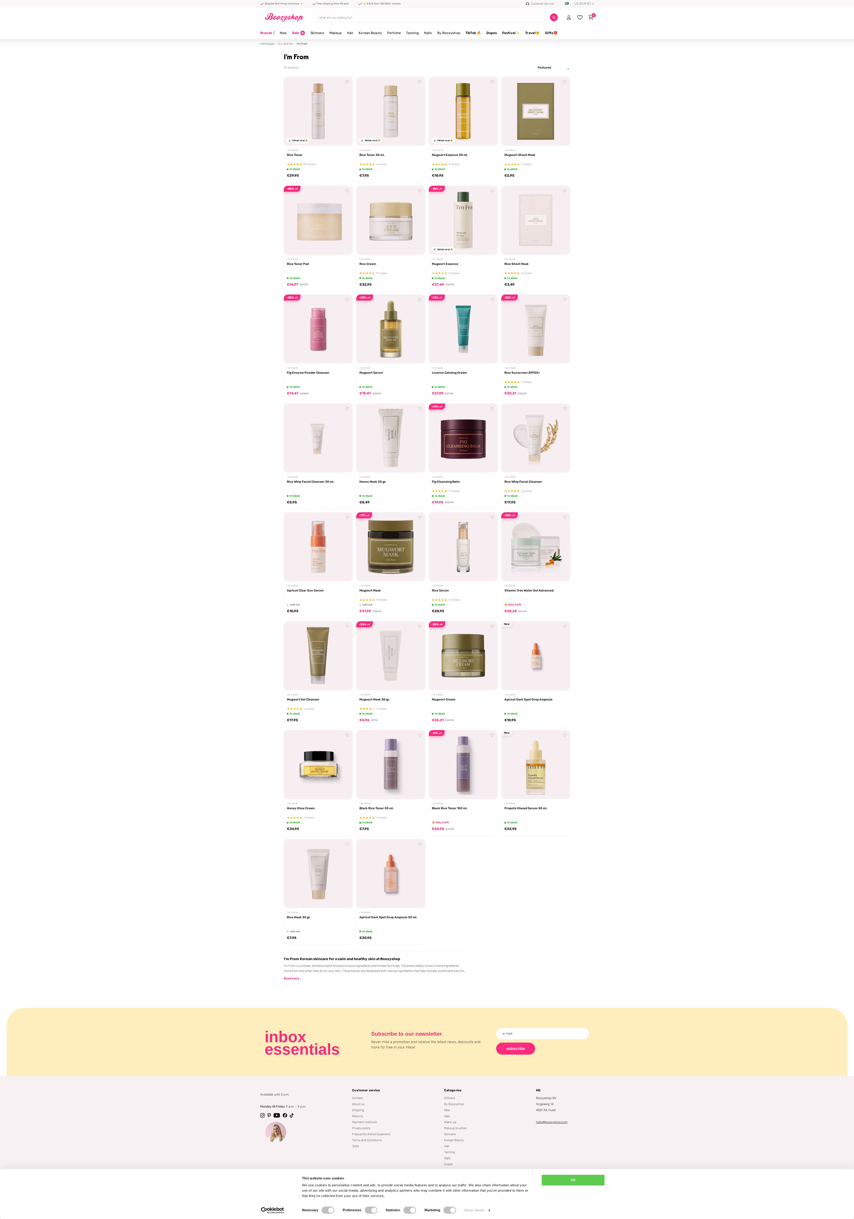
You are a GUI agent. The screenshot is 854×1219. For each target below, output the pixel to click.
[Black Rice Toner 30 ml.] (390, 764)
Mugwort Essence (445, 264)
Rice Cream (367, 264)
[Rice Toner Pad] (318, 220)
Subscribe (515, 1048)
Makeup (335, 33)
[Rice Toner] (318, 111)
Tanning (412, 33)
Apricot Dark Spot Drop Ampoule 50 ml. (388, 917)
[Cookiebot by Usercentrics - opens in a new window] (272, 1210)
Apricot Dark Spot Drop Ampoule (528, 699)
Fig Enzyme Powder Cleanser (308, 372)
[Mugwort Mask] (390, 546)
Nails (428, 33)
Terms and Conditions (367, 1140)
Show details (474, 1210)
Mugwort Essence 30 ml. (450, 155)
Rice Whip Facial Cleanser (523, 481)
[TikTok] (292, 1115)
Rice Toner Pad (298, 264)
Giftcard (449, 1098)
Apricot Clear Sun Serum (305, 590)
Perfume (394, 33)
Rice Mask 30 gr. (299, 917)
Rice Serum (440, 590)
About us (358, 1104)
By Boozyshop (448, 33)
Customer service (366, 1090)
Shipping (358, 1110)
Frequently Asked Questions (371, 1134)
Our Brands (285, 43)
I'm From (292, 150)
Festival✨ (511, 33)
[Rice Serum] (463, 546)
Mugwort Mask (370, 590)
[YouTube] (277, 1115)
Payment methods (364, 1122)
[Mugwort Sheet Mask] (535, 111)
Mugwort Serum (371, 372)
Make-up (450, 1122)
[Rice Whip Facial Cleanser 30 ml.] (318, 438)
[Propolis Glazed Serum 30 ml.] (535, 764)
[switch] (371, 1210)
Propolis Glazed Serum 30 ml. (525, 808)
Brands (267, 33)
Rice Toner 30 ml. (372, 155)
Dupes (491, 33)
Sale (447, 1116)
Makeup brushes (455, 1128)
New (283, 33)
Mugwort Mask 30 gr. (374, 699)
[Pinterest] (269, 1115)
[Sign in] (569, 17)
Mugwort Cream (443, 699)
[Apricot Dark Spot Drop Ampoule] (535, 655)
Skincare (317, 33)
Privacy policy (361, 1128)
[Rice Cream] (390, 220)
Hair (350, 33)
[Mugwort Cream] (463, 655)
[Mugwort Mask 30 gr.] (390, 655)
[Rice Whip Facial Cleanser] (535, 438)
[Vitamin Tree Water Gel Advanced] (535, 546)
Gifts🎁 (551, 33)
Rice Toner (294, 155)
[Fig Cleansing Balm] (463, 438)
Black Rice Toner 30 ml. (376, 808)
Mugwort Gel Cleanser (303, 699)
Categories (452, 1090)
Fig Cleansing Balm (446, 481)
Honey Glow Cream (301, 808)
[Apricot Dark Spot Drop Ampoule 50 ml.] (390, 873)
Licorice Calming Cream (449, 372)
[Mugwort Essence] (463, 220)
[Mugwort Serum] (390, 329)
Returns (357, 1116)
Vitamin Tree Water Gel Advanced (529, 590)
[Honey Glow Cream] (318, 764)
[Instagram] (262, 1115)
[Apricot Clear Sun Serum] (318, 546)
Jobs (355, 1146)
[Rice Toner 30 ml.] (390, 111)
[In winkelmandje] (344, 137)
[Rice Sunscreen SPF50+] (535, 329)
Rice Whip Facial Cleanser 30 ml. (310, 481)
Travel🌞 (532, 33)
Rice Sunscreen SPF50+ (522, 372)
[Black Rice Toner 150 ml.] (463, 764)
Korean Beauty (370, 33)
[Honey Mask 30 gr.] (390, 438)
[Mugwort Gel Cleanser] (318, 655)
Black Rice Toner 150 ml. (449, 808)
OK (573, 1180)
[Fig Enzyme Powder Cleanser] (318, 329)
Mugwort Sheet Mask (519, 155)
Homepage (267, 43)
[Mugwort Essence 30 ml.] (463, 111)
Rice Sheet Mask (516, 264)
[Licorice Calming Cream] (463, 329)
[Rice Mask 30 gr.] (318, 873)
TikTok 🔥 (473, 33)
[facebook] (285, 1115)
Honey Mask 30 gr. (372, 481)
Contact (357, 1098)
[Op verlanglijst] (347, 82)
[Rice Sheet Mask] (535, 220)
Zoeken (554, 17)
